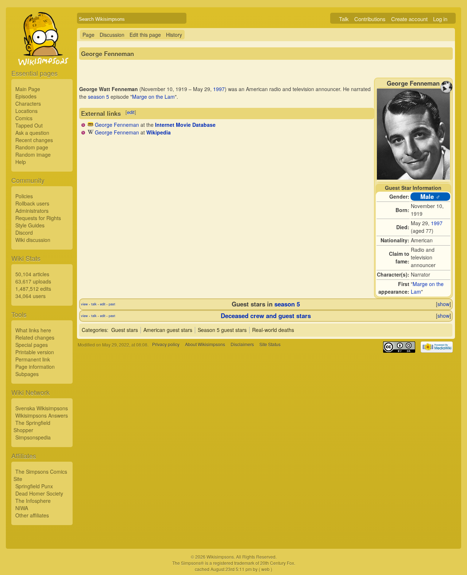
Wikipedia (158, 132)
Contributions (370, 19)
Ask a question (32, 132)
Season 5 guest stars (222, 329)
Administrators (32, 210)
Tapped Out (29, 125)
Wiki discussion (32, 239)
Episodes (25, 96)
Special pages (31, 344)
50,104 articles (32, 274)
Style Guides (30, 225)
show (443, 304)
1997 (437, 223)
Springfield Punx (34, 486)
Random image (33, 154)
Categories (94, 329)
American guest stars (167, 329)
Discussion (112, 34)
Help (20, 161)
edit (131, 112)
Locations (26, 110)
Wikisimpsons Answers (41, 415)
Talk (344, 19)
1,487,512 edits (33, 288)
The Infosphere (33, 500)
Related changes (34, 337)
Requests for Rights (38, 218)
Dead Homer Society (39, 493)
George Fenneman (117, 124)
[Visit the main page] (42, 55)
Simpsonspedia (33, 437)
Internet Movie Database (185, 124)
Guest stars (124, 329)
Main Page (27, 89)
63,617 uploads (33, 281)
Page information (35, 366)
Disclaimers (242, 344)
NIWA (21, 508)
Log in (440, 19)
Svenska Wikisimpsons (41, 408)
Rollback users (32, 203)
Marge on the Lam (153, 96)
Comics (23, 118)
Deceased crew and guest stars (266, 315)
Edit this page (145, 34)
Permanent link (32, 359)
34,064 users (30, 296)
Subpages (27, 374)
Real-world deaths (273, 329)
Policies (24, 196)
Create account (409, 19)
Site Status (270, 344)
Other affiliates (32, 515)
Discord (24, 232)
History (174, 34)
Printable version (34, 352)
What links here (33, 330)
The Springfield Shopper (31, 426)
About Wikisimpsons (205, 344)
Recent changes (34, 140)
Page (88, 34)
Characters (28, 103)
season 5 (98, 96)
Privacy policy (166, 344)
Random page (31, 147)
